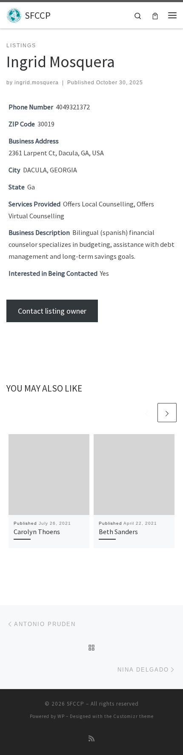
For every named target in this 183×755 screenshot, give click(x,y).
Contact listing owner (52, 311)
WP (61, 716)
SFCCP (75, 703)
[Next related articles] (167, 412)
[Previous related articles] (146, 412)
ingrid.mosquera (36, 83)
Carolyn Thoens (37, 531)
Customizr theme (133, 716)
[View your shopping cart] (155, 15)
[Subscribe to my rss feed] (91, 738)
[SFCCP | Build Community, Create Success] (14, 14)
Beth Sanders (118, 531)
